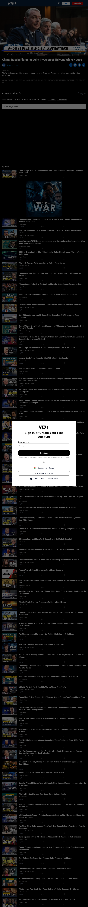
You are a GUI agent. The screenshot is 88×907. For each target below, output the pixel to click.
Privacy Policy (65, 457)
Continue (44, 453)
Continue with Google (46, 468)
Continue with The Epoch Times (45, 479)
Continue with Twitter (45, 473)
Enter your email (23, 442)
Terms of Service (42, 457)
